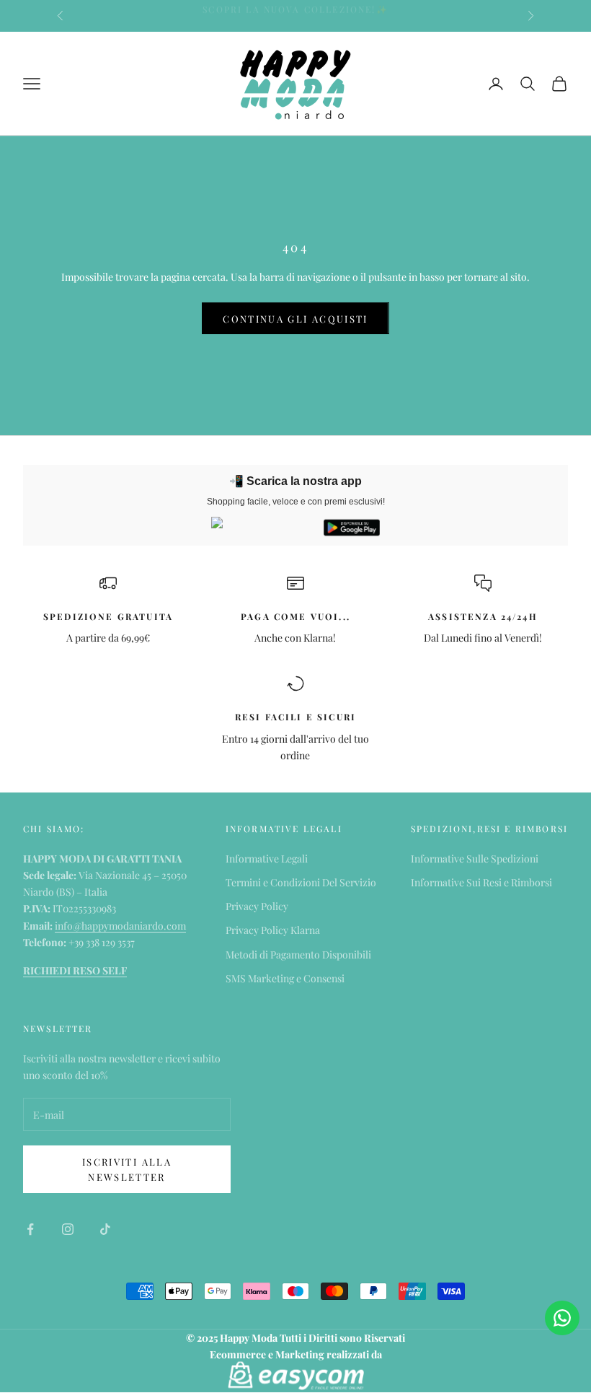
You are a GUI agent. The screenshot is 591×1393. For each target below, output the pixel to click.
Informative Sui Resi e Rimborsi (481, 882)
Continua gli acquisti (295, 319)
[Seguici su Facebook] (30, 1229)
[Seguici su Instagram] (68, 1229)
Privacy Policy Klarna (273, 930)
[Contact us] (562, 1318)
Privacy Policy (257, 906)
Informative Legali (267, 858)
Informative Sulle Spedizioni (474, 858)
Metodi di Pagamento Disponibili (298, 954)
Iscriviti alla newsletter (127, 1169)
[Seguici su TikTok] (105, 1229)
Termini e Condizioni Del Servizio (301, 882)
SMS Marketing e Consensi (285, 978)
